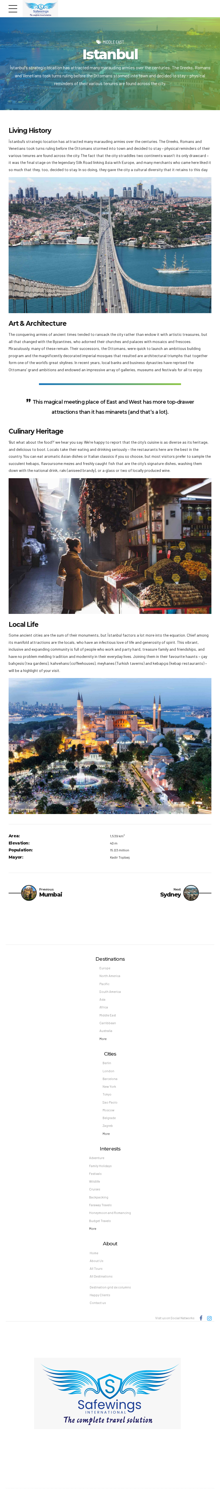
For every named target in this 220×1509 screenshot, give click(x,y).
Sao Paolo (110, 1102)
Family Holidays (100, 1166)
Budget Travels (100, 1221)
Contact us (98, 1303)
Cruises (94, 1189)
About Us (96, 1261)
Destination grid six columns (110, 1287)
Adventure (96, 1158)
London (108, 1071)
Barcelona (110, 1079)
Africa (103, 1007)
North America (109, 976)
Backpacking (98, 1197)
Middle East (113, 42)
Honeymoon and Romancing (110, 1213)
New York (109, 1086)
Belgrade (109, 1118)
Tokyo (107, 1094)
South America (110, 991)
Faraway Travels (100, 1205)
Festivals (95, 1173)
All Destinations (101, 1276)
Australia (105, 1031)
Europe (104, 968)
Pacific (104, 984)
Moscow (108, 1110)
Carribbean (107, 1023)
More (103, 1039)
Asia (102, 999)
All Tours (96, 1268)
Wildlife (94, 1181)
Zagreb (108, 1125)
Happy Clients (100, 1295)
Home (94, 1253)
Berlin (107, 1063)
